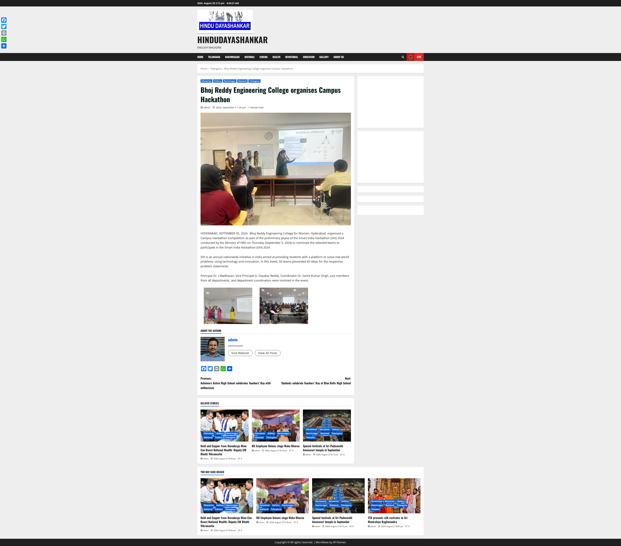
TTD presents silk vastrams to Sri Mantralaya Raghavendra (388, 520)
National (250, 57)
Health (276, 57)
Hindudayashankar (232, 39)
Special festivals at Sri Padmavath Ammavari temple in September (323, 448)
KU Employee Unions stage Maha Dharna (276, 446)
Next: (316, 380)
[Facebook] (4, 20)
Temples (310, 437)
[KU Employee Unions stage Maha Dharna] (276, 426)
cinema (264, 57)
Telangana (214, 57)
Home (200, 57)
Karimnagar (232, 57)
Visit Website (240, 353)
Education (309, 57)
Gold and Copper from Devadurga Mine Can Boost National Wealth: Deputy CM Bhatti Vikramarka (223, 450)
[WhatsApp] (4, 39)
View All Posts (267, 353)
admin (206, 107)
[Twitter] (4, 26)
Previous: (236, 383)
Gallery (324, 57)
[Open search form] (403, 57)
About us (338, 57)
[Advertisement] (390, 102)
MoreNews (322, 542)
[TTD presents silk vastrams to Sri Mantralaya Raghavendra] (394, 495)
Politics (219, 437)
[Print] (4, 33)
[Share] (4, 46)
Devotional (291, 57)
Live (419, 57)
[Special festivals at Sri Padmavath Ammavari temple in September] (327, 426)
